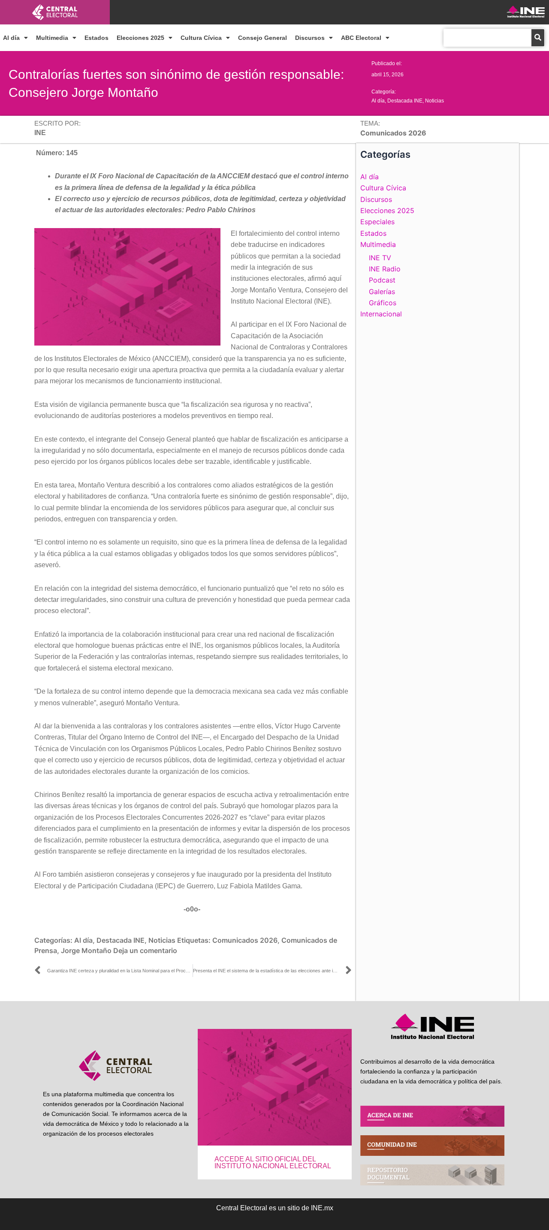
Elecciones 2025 (140, 37)
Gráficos (382, 302)
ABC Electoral (361, 37)
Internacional (381, 314)
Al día (11, 37)
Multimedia (52, 37)
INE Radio (385, 269)
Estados (96, 37)
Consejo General (262, 37)
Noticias (434, 101)
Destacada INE (404, 101)
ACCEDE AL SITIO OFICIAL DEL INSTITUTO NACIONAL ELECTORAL (272, 1162)
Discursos (310, 37)
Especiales (377, 221)
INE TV (380, 257)
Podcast (382, 280)
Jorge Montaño (86, 950)
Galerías (382, 291)
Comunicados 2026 (245, 940)
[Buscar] (537, 37)
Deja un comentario (145, 950)
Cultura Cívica (201, 37)
